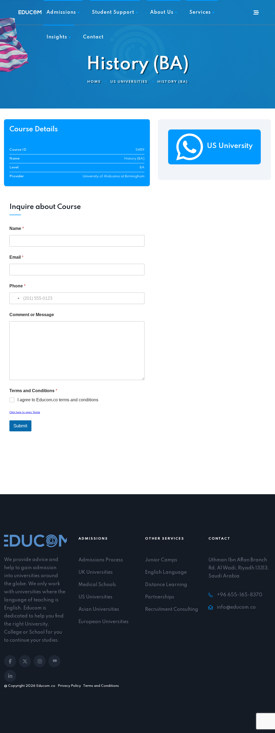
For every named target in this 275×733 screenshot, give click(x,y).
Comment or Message (31, 314)
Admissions (61, 12)
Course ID (17, 149)
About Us (161, 12)
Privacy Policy (69, 686)
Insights (56, 37)
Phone (17, 286)
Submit (20, 425)
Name (14, 158)
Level (14, 167)
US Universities (129, 82)
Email (16, 257)
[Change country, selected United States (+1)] (15, 298)
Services (200, 12)
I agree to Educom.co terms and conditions (57, 400)
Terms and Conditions (101, 686)
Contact (93, 37)
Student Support (113, 12)
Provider (16, 176)
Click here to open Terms (24, 412)
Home (94, 82)
